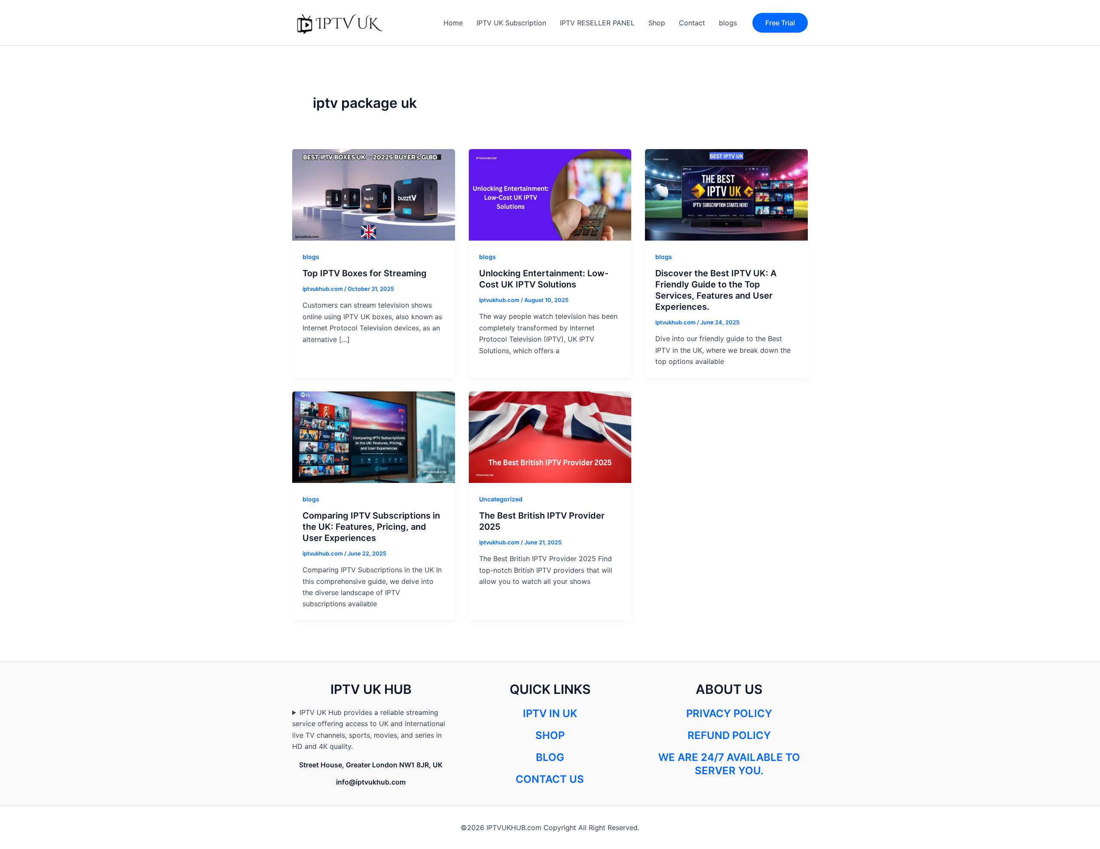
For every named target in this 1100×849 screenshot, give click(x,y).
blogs (728, 22)
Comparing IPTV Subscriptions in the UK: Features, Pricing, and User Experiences (371, 526)
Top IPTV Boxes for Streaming (364, 273)
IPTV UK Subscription (511, 22)
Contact (692, 22)
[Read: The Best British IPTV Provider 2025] (550, 436)
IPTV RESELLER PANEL (597, 22)
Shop (656, 22)
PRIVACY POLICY (729, 713)
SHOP (550, 735)
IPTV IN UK (550, 713)
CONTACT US (550, 779)
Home (453, 22)
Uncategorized (500, 499)
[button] (780, 23)
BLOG (550, 757)
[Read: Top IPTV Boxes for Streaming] (373, 194)
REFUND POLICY (729, 735)
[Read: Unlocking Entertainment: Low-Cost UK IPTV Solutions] (550, 194)
